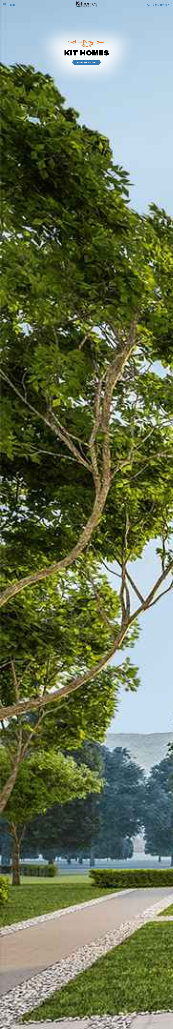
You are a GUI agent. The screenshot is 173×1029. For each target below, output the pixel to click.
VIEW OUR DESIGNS (87, 62)
